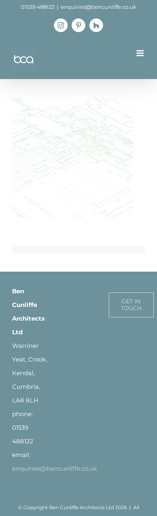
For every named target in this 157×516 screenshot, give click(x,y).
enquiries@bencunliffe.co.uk (98, 7)
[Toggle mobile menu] (140, 53)
